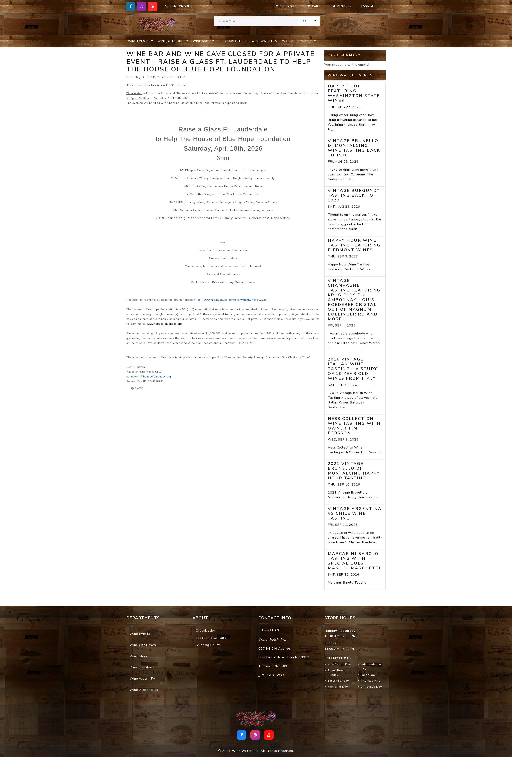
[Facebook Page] (130, 6)
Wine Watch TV (264, 41)
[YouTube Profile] (152, 6)
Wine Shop (138, 656)
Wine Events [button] (139, 41)
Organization (206, 630)
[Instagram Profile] (141, 6)
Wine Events (140, 634)
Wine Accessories (144, 690)
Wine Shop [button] (202, 41)
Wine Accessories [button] (297, 41)
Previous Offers (233, 41)
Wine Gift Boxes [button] (172, 41)
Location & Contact (211, 638)
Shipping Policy (208, 645)
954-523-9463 (179, 6)
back (138, 388)
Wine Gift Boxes (143, 645)
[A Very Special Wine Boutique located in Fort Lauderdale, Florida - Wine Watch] (157, 24)
